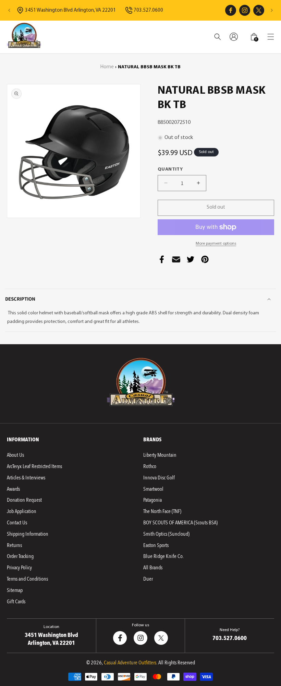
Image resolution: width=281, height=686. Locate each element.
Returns (14, 545)
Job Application (21, 511)
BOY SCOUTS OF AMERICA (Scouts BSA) (180, 522)
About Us (15, 455)
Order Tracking (20, 556)
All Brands (152, 567)
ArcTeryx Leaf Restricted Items (34, 466)
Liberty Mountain (159, 455)
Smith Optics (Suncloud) (166, 534)
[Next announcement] (271, 10)
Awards (13, 489)
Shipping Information (27, 534)
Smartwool (153, 489)
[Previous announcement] (9, 10)
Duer (148, 579)
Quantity (170, 169)
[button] (270, 36)
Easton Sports (156, 545)
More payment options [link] (216, 244)
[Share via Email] (176, 261)
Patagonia (152, 500)
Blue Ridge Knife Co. (163, 556)
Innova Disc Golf (159, 477)
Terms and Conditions (27, 579)
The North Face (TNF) (162, 511)
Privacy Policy (19, 567)
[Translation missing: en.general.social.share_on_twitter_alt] (190, 261)
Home (107, 67)
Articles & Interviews (26, 477)
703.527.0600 (148, 10)
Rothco (149, 466)
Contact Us (17, 522)
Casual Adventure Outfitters (130, 662)
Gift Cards (16, 601)
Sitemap (15, 590)
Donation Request (24, 500)
